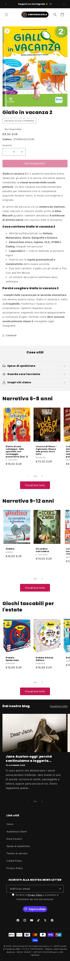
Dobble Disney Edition (44, 658)
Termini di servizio (17, 853)
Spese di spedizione (18, 846)
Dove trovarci (14, 838)
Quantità (7, 145)
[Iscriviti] (59, 889)
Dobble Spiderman (12, 658)
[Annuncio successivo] (64, 4)
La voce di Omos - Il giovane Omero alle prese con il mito (46, 450)
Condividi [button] (11, 335)
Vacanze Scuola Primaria (19, 121)
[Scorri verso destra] (42, 476)
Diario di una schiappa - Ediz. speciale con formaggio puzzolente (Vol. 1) (17, 451)
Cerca (10, 824)
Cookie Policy (14, 860)
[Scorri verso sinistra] (27, 476)
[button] (6, 14)
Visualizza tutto (35, 485)
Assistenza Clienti (17, 831)
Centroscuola (18, 946)
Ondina (10, 549)
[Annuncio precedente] (6, 4)
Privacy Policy (15, 868)
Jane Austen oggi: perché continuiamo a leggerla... (29, 758)
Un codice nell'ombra (42, 550)
